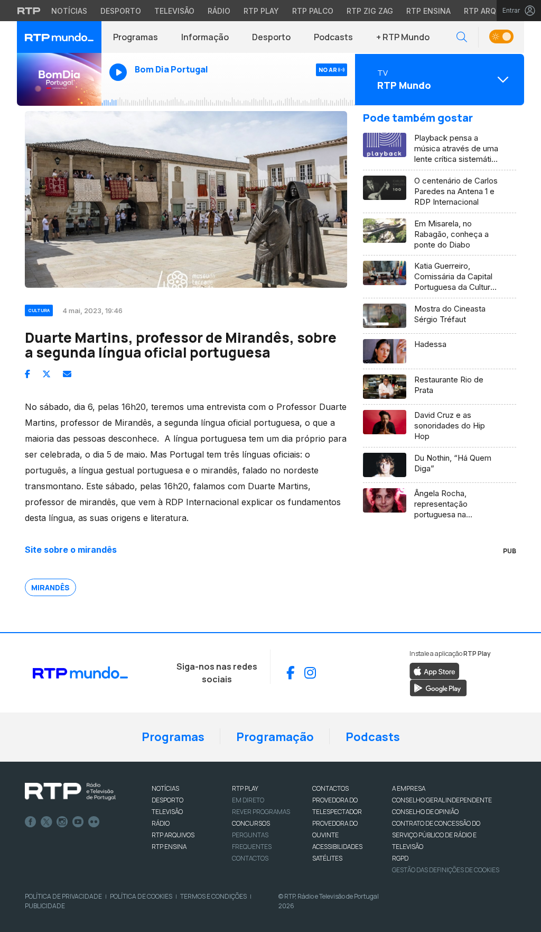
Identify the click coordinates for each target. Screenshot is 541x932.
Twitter (46, 822)
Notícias (69, 10)
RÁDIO (161, 823)
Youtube (78, 822)
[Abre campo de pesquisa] (461, 37)
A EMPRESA (408, 788)
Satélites (327, 858)
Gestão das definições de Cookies (445, 869)
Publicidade (45, 905)
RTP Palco (312, 10)
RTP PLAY (245, 788)
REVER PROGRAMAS (261, 811)
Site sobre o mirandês (71, 549)
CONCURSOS (251, 823)
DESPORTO (167, 800)
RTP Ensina (428, 10)
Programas (135, 37)
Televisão (174, 10)
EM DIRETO (248, 800)
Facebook (30, 822)
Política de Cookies (141, 896)
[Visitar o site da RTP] (29, 10)
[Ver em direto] (59, 79)
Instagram (62, 822)
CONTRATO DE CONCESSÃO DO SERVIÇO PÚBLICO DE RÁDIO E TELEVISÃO (436, 835)
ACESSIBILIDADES (337, 846)
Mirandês (50, 587)
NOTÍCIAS (165, 788)
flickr (94, 822)
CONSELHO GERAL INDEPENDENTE (442, 800)
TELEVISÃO (167, 811)
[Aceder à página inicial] (59, 37)
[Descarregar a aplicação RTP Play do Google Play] (438, 687)
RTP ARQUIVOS (173, 834)
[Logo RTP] (70, 792)
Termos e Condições (213, 896)
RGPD (400, 858)
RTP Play (261, 10)
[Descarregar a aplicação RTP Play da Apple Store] (434, 670)
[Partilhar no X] (46, 374)
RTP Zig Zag (370, 10)
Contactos (250, 858)
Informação (205, 37)
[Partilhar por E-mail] (67, 374)
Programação (275, 737)
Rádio (219, 10)
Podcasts (333, 37)
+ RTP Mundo (403, 37)
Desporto (120, 10)
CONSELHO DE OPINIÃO (425, 811)
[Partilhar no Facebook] (27, 374)
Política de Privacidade (63, 896)
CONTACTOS (330, 788)
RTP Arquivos (491, 10)
